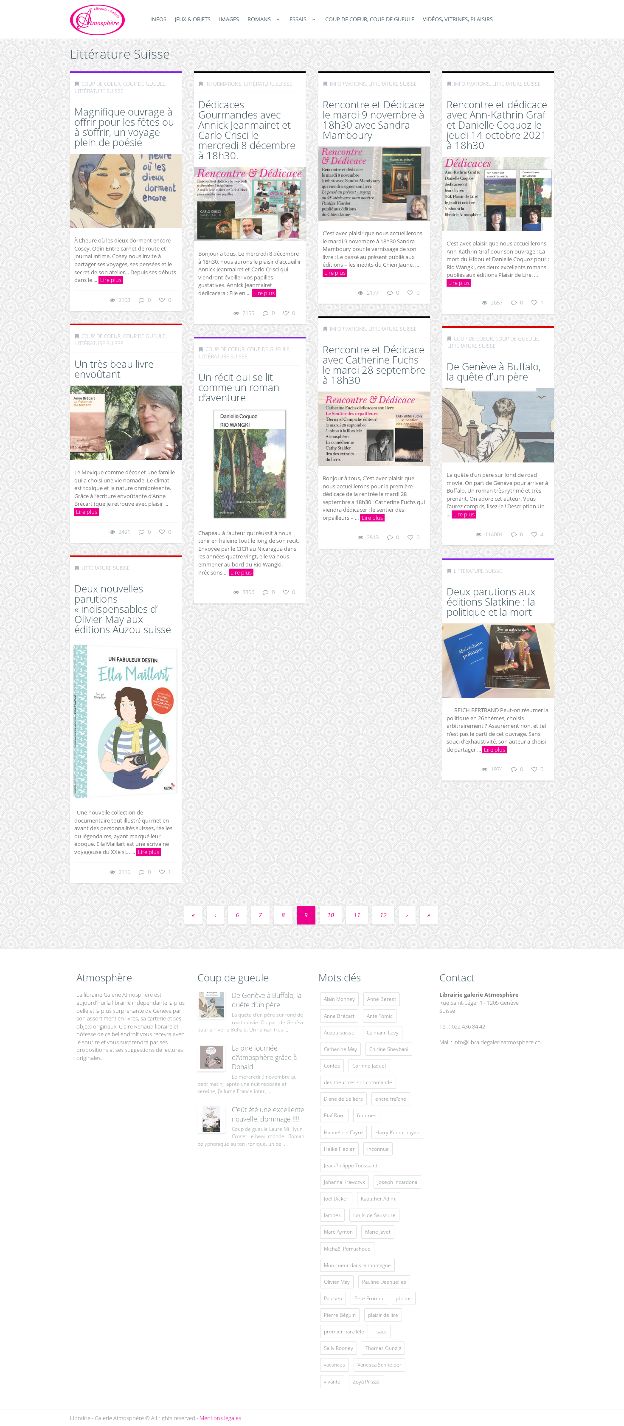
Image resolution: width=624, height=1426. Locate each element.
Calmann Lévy (383, 1032)
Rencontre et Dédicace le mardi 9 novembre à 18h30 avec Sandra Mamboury (373, 119)
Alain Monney (339, 999)
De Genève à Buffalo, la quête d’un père (494, 371)
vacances (334, 1364)
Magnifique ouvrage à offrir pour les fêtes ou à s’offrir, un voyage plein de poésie (124, 126)
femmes (367, 1115)
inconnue (378, 1149)
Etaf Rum (334, 1115)
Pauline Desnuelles (384, 1281)
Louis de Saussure (374, 1215)
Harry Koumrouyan (397, 1132)
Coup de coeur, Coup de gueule (369, 19)
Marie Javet (378, 1231)
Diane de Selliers (343, 1098)
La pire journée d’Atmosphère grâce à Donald (264, 1057)
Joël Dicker (336, 1198)
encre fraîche (390, 1098)
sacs (382, 1331)
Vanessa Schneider (379, 1364)
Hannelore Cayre (343, 1132)
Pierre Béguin (340, 1315)
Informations (223, 83)
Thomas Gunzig (383, 1348)
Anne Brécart (339, 1016)
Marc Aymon (338, 1231)
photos (404, 1298)
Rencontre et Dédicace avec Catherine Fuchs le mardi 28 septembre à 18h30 (374, 364)
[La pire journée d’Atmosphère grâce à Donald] (211, 1057)
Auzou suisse (339, 1032)
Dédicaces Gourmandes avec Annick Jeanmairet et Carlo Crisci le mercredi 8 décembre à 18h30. (246, 129)
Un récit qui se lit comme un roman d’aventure (238, 387)
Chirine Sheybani (388, 1049)
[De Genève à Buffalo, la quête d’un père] (211, 1005)
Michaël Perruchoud (347, 1248)
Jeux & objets (193, 19)
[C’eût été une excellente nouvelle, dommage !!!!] (211, 1119)
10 (330, 915)
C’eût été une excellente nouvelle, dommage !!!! (268, 1114)
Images (229, 19)
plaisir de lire (383, 1315)
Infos (158, 19)
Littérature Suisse (99, 91)
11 (357, 915)
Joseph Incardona (397, 1182)
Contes (332, 1065)
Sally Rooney (338, 1348)
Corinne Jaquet (369, 1065)
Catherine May (340, 1049)
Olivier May (337, 1281)
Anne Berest (381, 999)
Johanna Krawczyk (344, 1182)
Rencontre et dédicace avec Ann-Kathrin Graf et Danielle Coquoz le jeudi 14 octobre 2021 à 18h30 (497, 124)
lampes (332, 1215)
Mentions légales (220, 1418)
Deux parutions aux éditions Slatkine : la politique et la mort (491, 601)
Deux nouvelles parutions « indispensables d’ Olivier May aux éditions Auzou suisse (122, 608)
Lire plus (110, 280)
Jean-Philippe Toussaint (350, 1165)
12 (383, 915)
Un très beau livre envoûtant (114, 369)
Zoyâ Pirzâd (366, 1381)
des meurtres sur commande (358, 1082)
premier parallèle (344, 1331)
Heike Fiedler (339, 1149)
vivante (332, 1381)
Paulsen (333, 1298)
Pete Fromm (368, 1298)
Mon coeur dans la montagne (357, 1265)
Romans (259, 19)
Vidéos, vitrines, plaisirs (458, 19)
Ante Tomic (380, 1016)
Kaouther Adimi (378, 1198)
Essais (298, 19)
